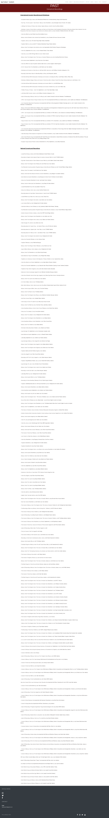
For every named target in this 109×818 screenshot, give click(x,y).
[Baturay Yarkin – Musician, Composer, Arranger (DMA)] (7, 2)
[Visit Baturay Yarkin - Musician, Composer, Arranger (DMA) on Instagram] (2, 793)
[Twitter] (82, 815)
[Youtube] (85, 815)
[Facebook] (77, 815)
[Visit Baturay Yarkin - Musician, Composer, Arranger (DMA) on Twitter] (3, 795)
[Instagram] (80, 815)
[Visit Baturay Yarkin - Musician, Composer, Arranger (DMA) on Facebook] (2, 798)
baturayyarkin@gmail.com (7, 807)
